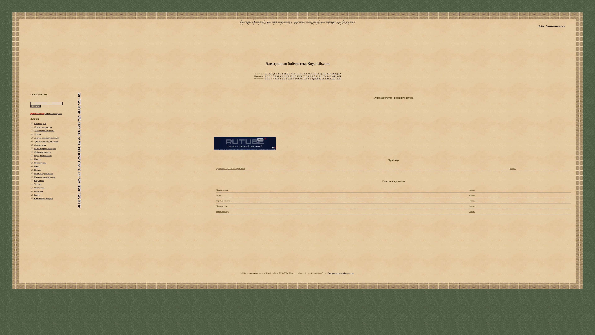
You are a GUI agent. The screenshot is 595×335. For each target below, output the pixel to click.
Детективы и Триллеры (44, 130)
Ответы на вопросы (53, 113)
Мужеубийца (222, 206)
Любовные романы (42, 152)
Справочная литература (44, 177)
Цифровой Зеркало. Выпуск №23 (230, 168)
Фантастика (39, 187)
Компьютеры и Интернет (45, 148)
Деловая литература (43, 127)
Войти (541, 26)
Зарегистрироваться (555, 26)
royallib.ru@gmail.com (316, 273)
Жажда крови (222, 189)
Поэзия (37, 159)
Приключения (40, 162)
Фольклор (38, 191)
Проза (37, 166)
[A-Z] (334, 73)
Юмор (37, 194)
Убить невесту (222, 211)
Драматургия (40, 144)
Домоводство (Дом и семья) (46, 141)
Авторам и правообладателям (341, 273)
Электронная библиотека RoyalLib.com (298, 63)
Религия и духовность (43, 173)
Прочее (37, 169)
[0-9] (339, 73)
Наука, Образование (43, 155)
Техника (38, 184)
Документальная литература (46, 137)
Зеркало (219, 195)
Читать (513, 168)
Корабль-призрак (223, 200)
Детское (37, 134)
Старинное (39, 180)
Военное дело (40, 123)
